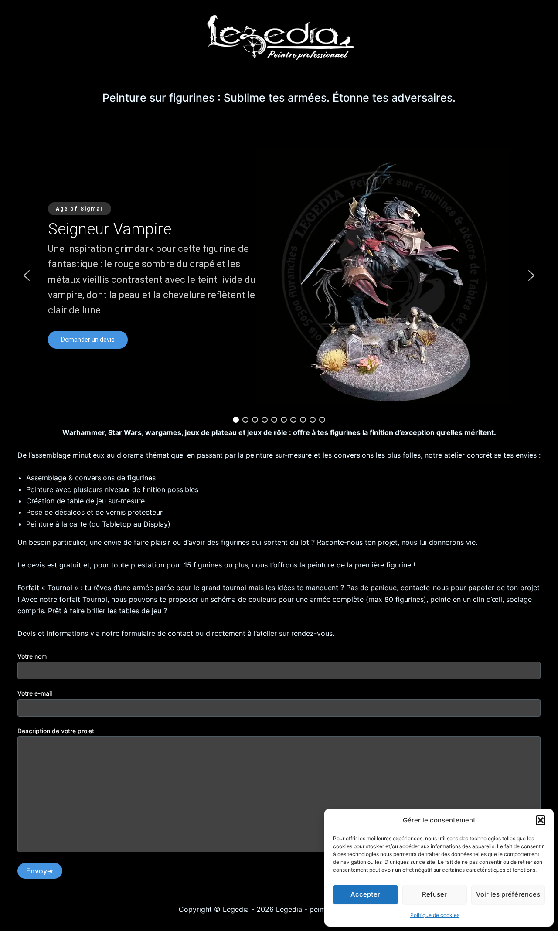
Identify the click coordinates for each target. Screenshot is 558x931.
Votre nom (32, 656)
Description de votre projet (55, 730)
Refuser (434, 894)
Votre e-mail (34, 693)
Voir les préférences (508, 894)
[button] (540, 820)
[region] (279, 275)
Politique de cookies (434, 915)
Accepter (365, 894)
